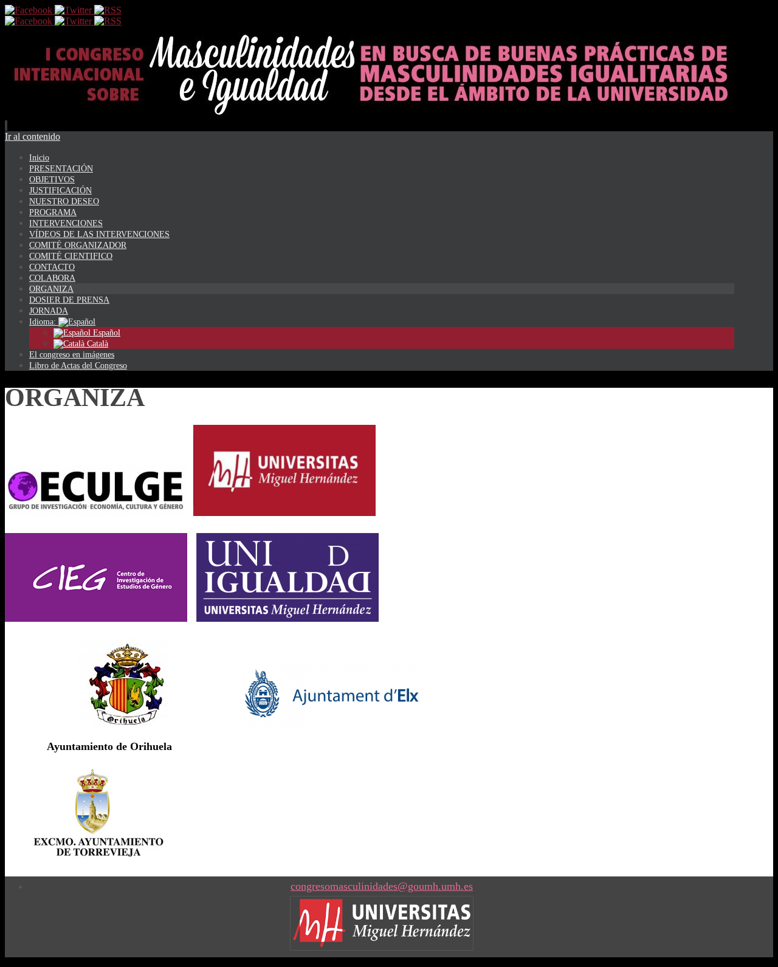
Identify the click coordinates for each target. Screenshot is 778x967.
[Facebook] (30, 10)
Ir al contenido (32, 136)
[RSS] (108, 10)
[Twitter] (74, 10)
